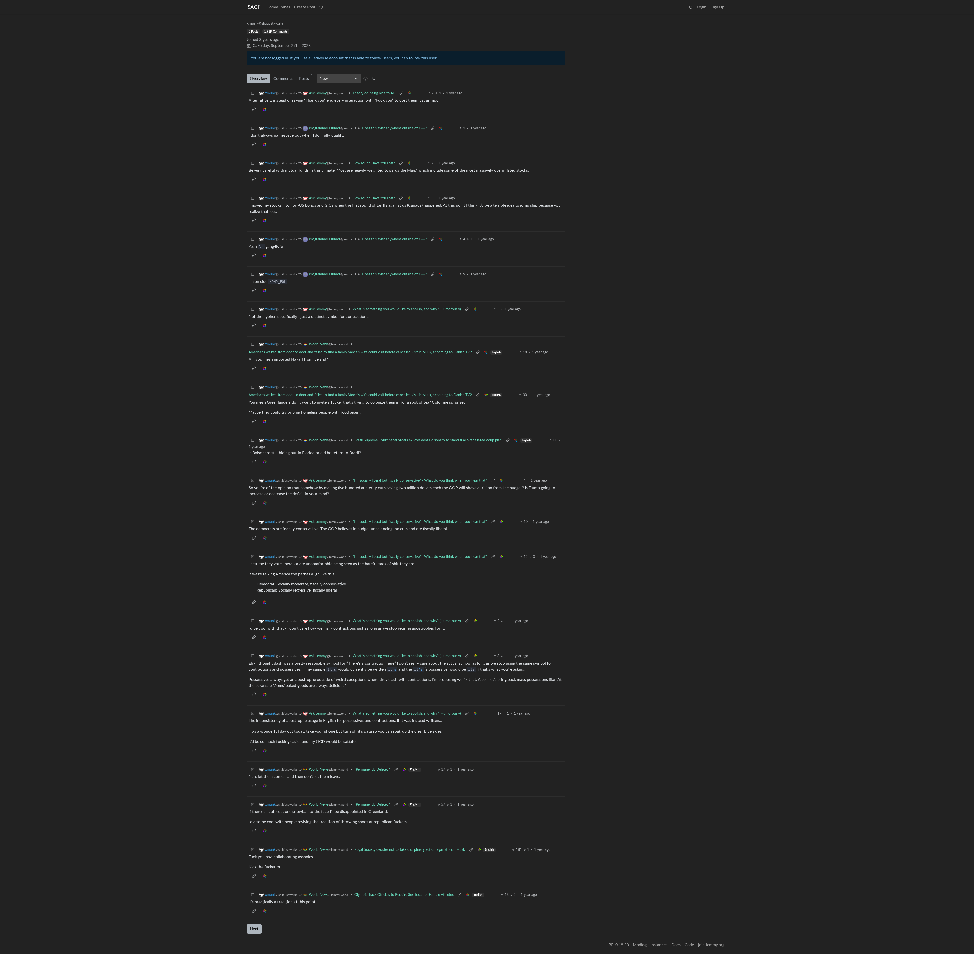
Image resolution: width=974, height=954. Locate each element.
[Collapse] (253, 93)
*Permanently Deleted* (372, 769)
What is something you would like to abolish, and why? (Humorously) (407, 309)
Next (254, 929)
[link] (409, 93)
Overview (258, 79)
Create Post (304, 7)
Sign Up (717, 7)
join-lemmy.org (711, 945)
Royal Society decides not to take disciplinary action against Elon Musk (409, 850)
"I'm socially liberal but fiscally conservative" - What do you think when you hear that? (420, 480)
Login (701, 7)
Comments (283, 79)
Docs (676, 945)
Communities (278, 7)
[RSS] (373, 79)
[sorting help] (365, 79)
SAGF (254, 7)
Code (689, 945)
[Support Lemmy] (321, 7)
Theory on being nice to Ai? (374, 93)
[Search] (691, 7)
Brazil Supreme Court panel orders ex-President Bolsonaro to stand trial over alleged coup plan (428, 440)
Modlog (640, 945)
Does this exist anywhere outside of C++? (394, 128)
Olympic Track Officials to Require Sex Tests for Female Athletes (404, 895)
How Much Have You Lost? (374, 163)
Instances (659, 945)
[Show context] (401, 93)
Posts (304, 79)
